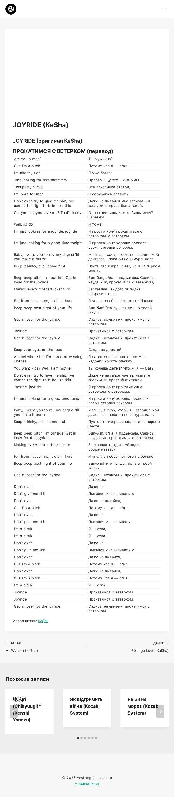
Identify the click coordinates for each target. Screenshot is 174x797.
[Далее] (160, 711)
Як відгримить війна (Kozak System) (86, 706)
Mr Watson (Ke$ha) (21, 647)
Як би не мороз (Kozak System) (143, 706)
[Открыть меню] (164, 8)
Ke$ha (43, 620)
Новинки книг (87, 783)
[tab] (78, 738)
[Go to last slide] (14, 711)
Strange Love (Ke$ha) (150, 647)
